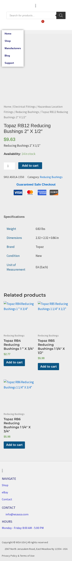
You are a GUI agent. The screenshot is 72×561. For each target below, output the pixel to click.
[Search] (61, 15)
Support (9, 63)
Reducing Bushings (27, 112)
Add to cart (30, 165)
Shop (8, 41)
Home (8, 33)
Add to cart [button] (14, 362)
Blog (7, 55)
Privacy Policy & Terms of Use (18, 555)
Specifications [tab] (14, 217)
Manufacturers (13, 48)
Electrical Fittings (24, 106)
